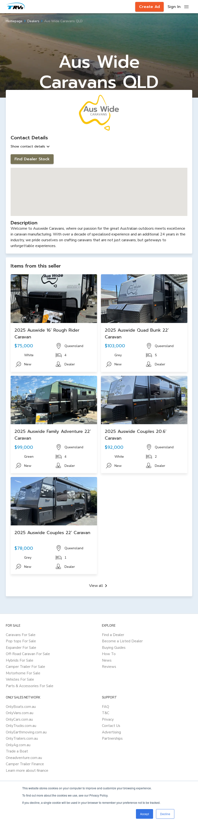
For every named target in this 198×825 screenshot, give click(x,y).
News (107, 660)
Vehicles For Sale (20, 679)
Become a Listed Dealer (122, 641)
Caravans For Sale (20, 634)
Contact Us (111, 725)
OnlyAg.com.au (18, 745)
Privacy (108, 719)
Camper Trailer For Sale (25, 666)
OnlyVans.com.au (19, 713)
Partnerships (112, 738)
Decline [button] (165, 814)
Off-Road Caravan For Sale (28, 653)
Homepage (14, 21)
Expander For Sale (21, 647)
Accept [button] (144, 814)
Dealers (33, 21)
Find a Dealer (113, 634)
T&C (105, 713)
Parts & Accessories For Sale (29, 686)
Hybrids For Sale (19, 660)
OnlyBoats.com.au (21, 706)
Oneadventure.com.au (24, 757)
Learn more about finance (27, 770)
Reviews (109, 666)
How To (109, 653)
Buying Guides (114, 647)
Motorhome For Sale (23, 673)
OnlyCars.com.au (19, 719)
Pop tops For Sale (21, 641)
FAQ (105, 706)
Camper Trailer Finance (25, 764)
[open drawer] (186, 7)
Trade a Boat (17, 751)
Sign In (174, 7)
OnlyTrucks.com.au (21, 725)
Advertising (111, 732)
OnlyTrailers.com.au (22, 738)
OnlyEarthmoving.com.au (26, 732)
